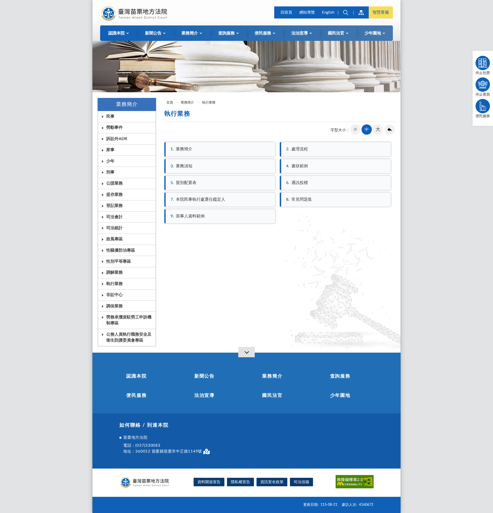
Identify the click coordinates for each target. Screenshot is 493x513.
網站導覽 (307, 12)
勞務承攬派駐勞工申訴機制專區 (128, 320)
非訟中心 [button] (114, 295)
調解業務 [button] (114, 272)
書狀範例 (297, 166)
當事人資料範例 (187, 216)
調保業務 (114, 306)
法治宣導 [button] (299, 33)
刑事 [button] (110, 172)
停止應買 (483, 94)
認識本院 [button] (116, 33)
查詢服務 (340, 376)
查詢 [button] (345, 12)
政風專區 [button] (114, 239)
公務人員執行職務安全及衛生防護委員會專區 (128, 337)
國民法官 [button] (336, 33)
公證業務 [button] (114, 183)
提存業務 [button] (114, 195)
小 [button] (355, 129)
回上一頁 (389, 129)
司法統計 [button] (114, 228)
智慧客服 (381, 12)
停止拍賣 (483, 73)
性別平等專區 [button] (118, 261)
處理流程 (297, 149)
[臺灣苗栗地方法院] (135, 13)
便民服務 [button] (263, 33)
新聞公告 (204, 376)
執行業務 (208, 102)
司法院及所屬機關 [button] (361, 12)
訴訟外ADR (116, 139)
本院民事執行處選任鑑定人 (197, 199)
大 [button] (378, 129)
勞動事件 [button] (114, 127)
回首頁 (286, 12)
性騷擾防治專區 (120, 250)
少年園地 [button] (373, 33)
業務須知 (181, 166)
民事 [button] (110, 116)
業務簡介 (187, 102)
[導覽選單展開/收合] (246, 352)
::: (95, 4)
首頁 (169, 102)
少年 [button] (110, 161)
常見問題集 (299, 199)
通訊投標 (297, 183)
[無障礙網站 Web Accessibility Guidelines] (355, 482)
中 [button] (367, 129)
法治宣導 (204, 395)
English (328, 12)
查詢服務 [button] (226, 33)
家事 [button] (110, 150)
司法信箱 (301, 482)
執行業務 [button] (114, 284)
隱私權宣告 (240, 482)
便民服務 (483, 116)
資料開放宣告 (209, 482)
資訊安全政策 (271, 482)
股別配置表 (183, 183)
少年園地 (340, 395)
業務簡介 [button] (190, 33)
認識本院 (136, 376)
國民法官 (272, 395)
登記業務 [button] (114, 206)
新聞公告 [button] (153, 33)
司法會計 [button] (114, 217)
